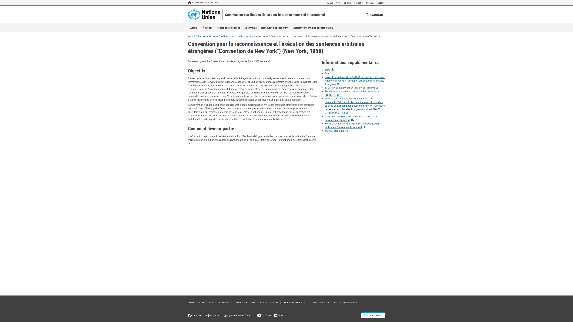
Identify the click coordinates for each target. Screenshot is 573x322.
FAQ (336, 302)
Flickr (280, 315)
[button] (374, 14)
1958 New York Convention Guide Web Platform (350, 87)
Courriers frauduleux (295, 302)
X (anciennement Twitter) (240, 315)
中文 (338, 2)
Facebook (197, 315)
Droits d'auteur (320, 302)
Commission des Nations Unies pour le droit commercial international (275, 15)
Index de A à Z (350, 302)
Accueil (194, 27)
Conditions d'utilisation (201, 302)
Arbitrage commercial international (237, 36)
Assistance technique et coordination (313, 27)
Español (381, 2)
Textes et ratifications (228, 27)
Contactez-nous (269, 302)
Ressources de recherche (275, 27)
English (347, 2)
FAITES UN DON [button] (374, 315)
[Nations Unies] (204, 15)
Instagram (214, 315)
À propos (207, 27)
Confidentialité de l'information (237, 302)
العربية (330, 2)
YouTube (266, 315)
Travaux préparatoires (336, 130)
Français (358, 2)
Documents (251, 27)
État (327, 73)
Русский (370, 2)
